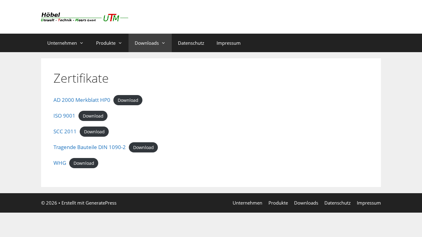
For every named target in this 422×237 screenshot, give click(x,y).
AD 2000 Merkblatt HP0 (81, 99)
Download (128, 100)
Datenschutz (191, 43)
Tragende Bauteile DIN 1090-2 (89, 147)
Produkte (106, 43)
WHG (59, 162)
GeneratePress (101, 203)
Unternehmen (62, 43)
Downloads (147, 43)
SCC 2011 (65, 131)
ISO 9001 (64, 115)
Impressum (229, 43)
